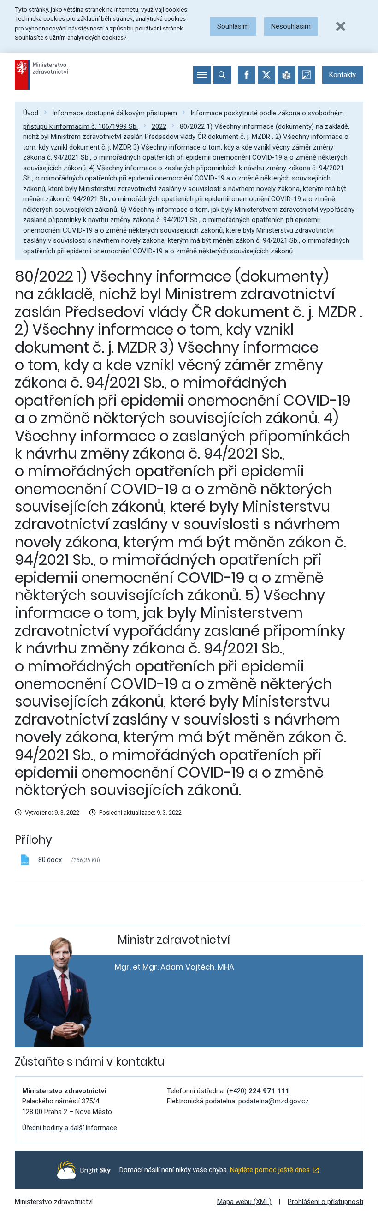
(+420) (258, 1091)
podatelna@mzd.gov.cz (273, 1101)
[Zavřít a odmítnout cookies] (340, 26)
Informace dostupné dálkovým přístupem (114, 113)
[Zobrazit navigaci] (202, 75)
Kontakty (342, 75)
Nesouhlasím (291, 26)
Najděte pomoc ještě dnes (270, 1170)
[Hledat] (222, 75)
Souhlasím (233, 26)
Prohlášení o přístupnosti (325, 1202)
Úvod (30, 113)
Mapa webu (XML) (244, 1202)
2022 (159, 126)
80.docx (50, 860)
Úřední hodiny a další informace (69, 1128)
